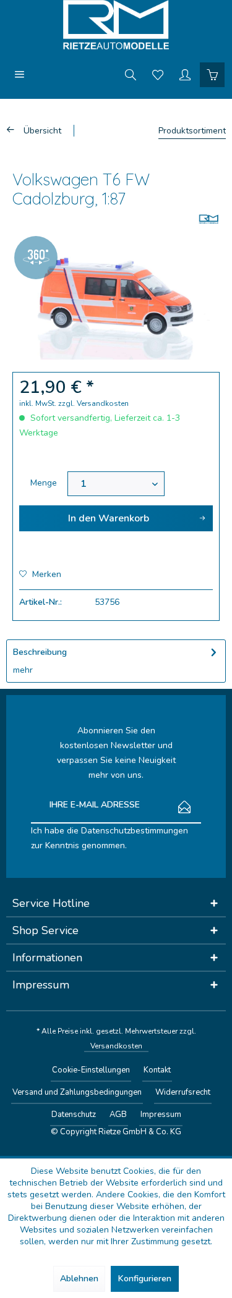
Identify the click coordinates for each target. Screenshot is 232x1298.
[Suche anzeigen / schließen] (130, 74)
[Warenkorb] (212, 74)
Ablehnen (79, 1278)
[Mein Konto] (185, 74)
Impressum (160, 1114)
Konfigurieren (144, 1278)
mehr (23, 670)
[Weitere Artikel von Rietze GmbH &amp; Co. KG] (209, 219)
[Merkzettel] (157, 74)
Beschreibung (40, 652)
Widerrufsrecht (182, 1092)
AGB (118, 1114)
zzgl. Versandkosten (93, 403)
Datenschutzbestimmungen (134, 831)
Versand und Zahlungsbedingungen (77, 1092)
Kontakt (157, 1070)
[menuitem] (19, 74)
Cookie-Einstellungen (91, 1070)
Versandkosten (116, 1046)
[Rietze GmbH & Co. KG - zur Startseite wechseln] (116, 24)
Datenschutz (73, 1114)
